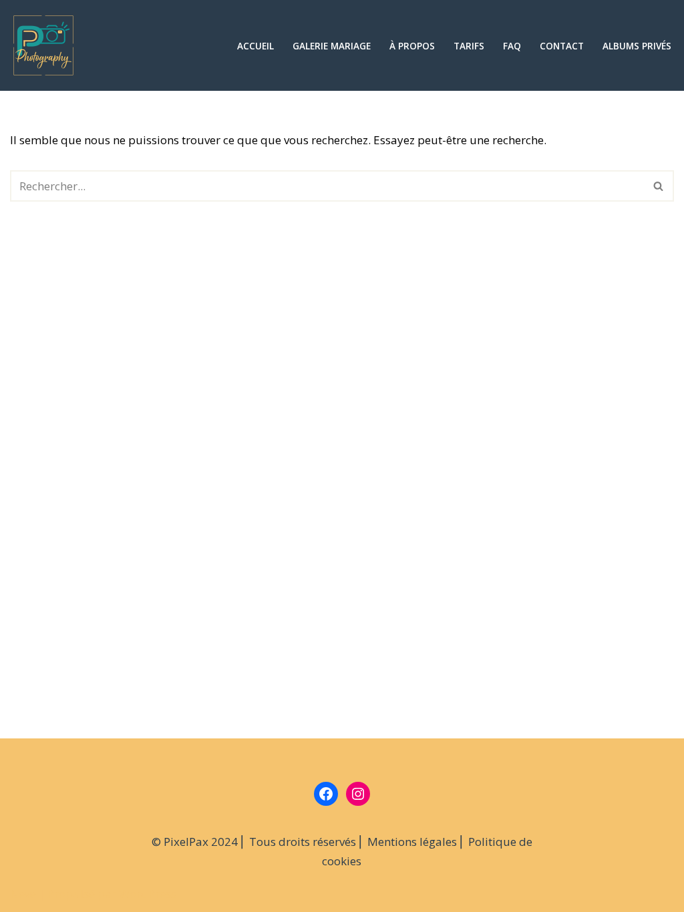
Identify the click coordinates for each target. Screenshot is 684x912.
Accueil (255, 45)
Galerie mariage (332, 45)
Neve (23, 893)
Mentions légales (412, 841)
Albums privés (637, 45)
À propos (412, 45)
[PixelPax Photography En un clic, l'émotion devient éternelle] (46, 45)
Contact (562, 45)
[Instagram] (358, 794)
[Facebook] (326, 794)
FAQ (512, 45)
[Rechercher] (659, 186)
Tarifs (469, 45)
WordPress (147, 893)
